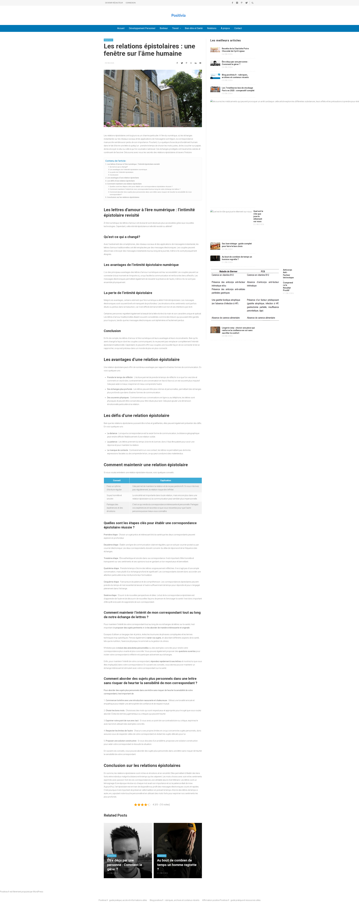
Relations (108, 40)
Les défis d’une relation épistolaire (121, 181)
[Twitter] (246, 3)
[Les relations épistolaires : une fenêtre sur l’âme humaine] (153, 98)
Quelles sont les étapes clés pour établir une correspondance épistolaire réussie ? (141, 186)
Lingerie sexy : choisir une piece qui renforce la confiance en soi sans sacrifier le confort (238, 330)
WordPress (38, 892)
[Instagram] (237, 3)
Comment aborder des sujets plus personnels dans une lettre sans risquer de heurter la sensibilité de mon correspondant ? (151, 193)
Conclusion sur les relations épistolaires (123, 197)
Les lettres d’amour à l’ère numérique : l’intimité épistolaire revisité (133, 164)
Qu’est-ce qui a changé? (119, 167)
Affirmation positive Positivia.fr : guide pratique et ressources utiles (231, 900)
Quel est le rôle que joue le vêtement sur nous (258, 216)
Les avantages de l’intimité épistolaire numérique (128, 169)
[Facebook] (232, 3)
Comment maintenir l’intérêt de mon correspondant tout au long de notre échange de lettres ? (145, 189)
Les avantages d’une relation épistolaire (123, 178)
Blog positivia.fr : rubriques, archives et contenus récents (174, 900)
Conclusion (114, 175)
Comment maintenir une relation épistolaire (124, 184)
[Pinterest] (242, 3)
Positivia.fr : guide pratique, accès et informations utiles (123, 900)
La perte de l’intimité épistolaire (121, 172)
